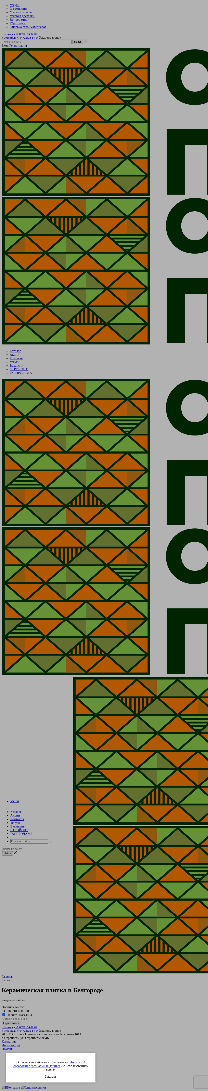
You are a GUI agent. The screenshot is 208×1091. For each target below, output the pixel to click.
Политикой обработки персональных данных (49, 1064)
